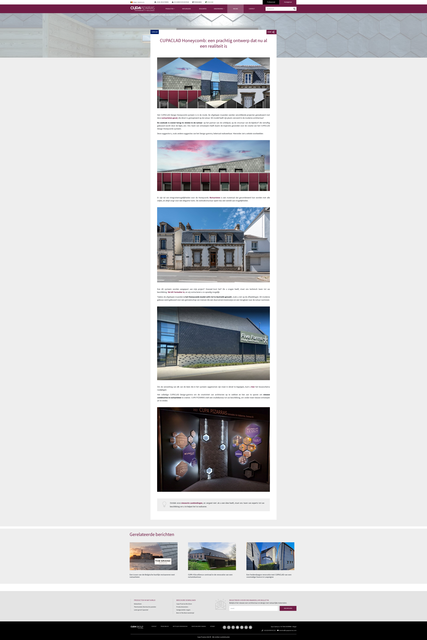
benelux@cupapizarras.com (287, 630)
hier (253, 386)
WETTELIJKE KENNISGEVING (180, 626)
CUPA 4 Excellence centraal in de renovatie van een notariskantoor (210, 575)
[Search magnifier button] (294, 9)
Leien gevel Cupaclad (141, 610)
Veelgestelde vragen (183, 610)
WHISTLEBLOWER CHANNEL (199, 626)
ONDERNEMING (218, 9)
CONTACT (252, 9)
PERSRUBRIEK (198, 2)
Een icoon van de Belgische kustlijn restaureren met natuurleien (152, 575)
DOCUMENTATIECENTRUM (181, 2)
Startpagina (135, 15)
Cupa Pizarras (201, 637)
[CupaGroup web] (137, 627)
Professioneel (271, 2)
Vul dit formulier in (176, 292)
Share (270, 32)
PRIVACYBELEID (165, 626)
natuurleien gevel (169, 118)
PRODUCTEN (169, 9)
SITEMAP (212, 626)
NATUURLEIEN (186, 9)
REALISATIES (202, 9)
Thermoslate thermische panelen (145, 607)
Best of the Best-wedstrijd (185, 613)
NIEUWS (235, 9)
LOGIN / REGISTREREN (162, 2)
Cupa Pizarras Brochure (184, 604)
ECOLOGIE (210, 2)
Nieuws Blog (145, 15)
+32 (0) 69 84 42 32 (270, 630)
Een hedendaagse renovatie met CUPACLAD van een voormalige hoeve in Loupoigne (268, 575)
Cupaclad (155, 32)
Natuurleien (215, 197)
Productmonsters (182, 607)
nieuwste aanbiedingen (191, 503)
